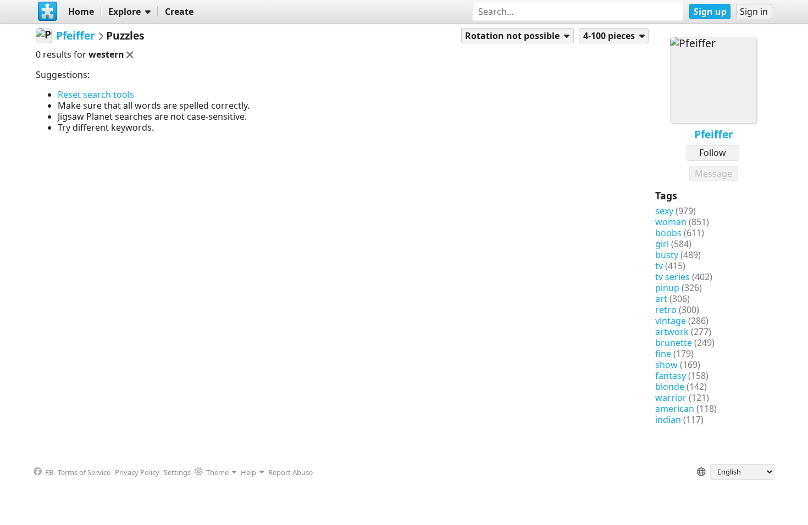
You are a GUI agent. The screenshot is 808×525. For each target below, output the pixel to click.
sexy (664, 211)
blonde (669, 387)
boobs (668, 233)
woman (671, 222)
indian (668, 420)
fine (663, 354)
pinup (667, 288)
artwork (672, 332)
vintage (670, 321)
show (666, 365)
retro (666, 310)
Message (713, 173)
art (661, 299)
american (674, 409)
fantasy (670, 376)
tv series (672, 277)
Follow (712, 153)
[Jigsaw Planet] (47, 11)
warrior (671, 398)
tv (659, 266)
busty (666, 255)
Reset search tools (96, 94)
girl (662, 244)
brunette (673, 343)
